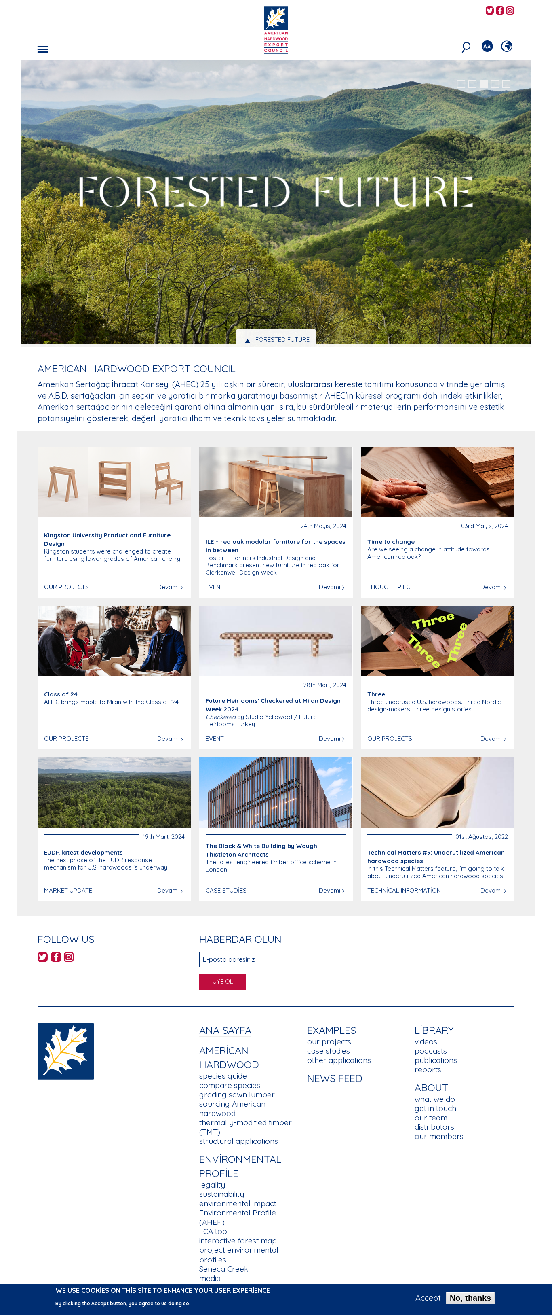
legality (212, 1185)
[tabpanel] (276, 204)
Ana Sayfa (225, 1030)
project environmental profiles (238, 1254)
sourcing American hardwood (232, 1108)
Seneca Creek (223, 1269)
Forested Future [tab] (282, 340)
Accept (428, 1298)
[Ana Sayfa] (66, 1051)
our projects (329, 1041)
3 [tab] (483, 84)
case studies (328, 1051)
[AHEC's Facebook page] (500, 11)
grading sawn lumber (237, 1094)
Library (434, 1030)
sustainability (221, 1194)
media (210, 1278)
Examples (331, 1030)
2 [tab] (472, 84)
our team (431, 1117)
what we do (435, 1099)
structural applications (238, 1141)
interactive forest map (238, 1240)
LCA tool (214, 1231)
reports (428, 1069)
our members (439, 1136)
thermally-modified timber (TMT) (245, 1127)
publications (436, 1060)
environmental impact (237, 1203)
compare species (229, 1085)
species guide (223, 1076)
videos (426, 1041)
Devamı (168, 587)
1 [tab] (461, 84)
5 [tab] (506, 84)
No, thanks (470, 1298)
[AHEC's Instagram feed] (510, 11)
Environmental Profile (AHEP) (237, 1217)
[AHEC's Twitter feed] (490, 11)
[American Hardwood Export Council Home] (276, 29)
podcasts (431, 1051)
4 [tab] (495, 84)
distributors (434, 1127)
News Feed (334, 1078)
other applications (339, 1060)
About (431, 1087)
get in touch (435, 1108)
